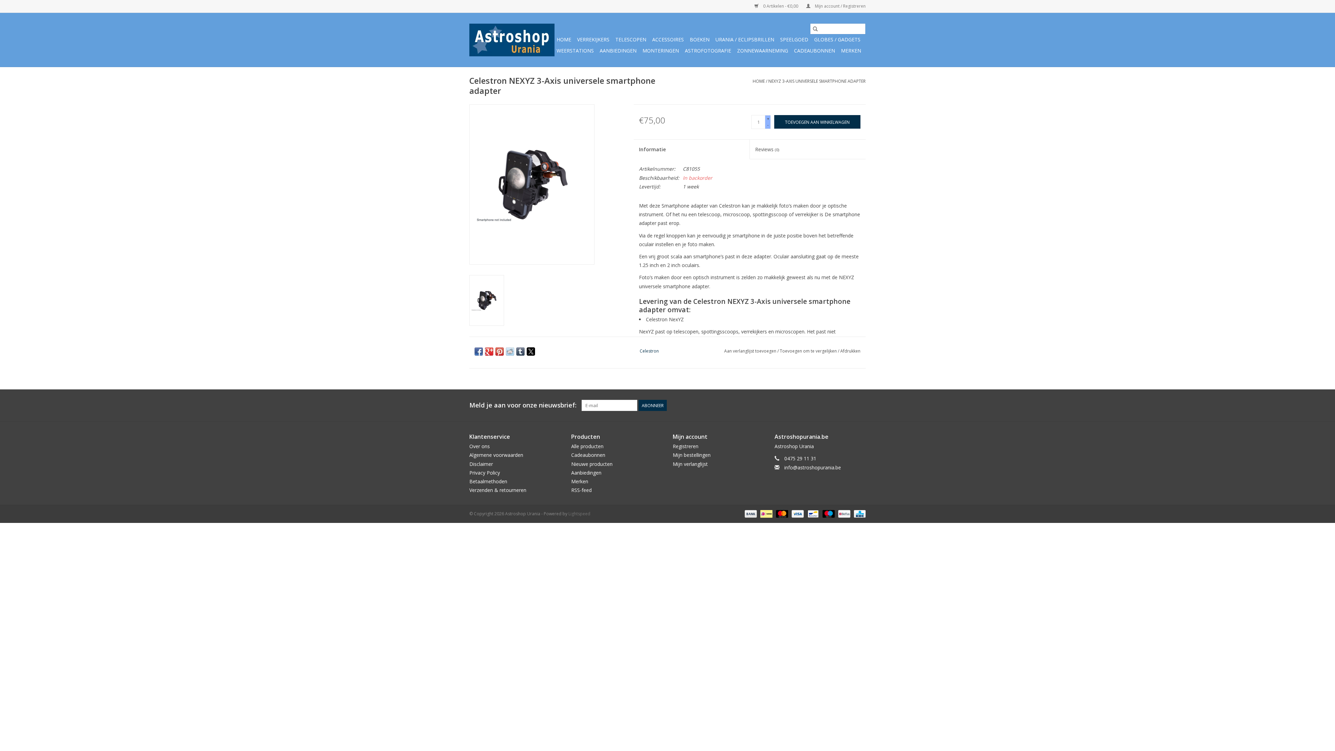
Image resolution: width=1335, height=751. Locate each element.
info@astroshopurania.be (812, 467)
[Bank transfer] (750, 514)
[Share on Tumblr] (520, 351)
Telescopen (630, 39)
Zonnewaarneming (762, 50)
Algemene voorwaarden (496, 455)
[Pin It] (499, 351)
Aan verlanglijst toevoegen (750, 351)
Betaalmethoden (488, 481)
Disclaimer (481, 464)
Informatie (652, 149)
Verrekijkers (593, 39)
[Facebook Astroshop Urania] (860, 405)
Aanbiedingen (618, 50)
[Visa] (797, 514)
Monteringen (660, 50)
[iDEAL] (765, 514)
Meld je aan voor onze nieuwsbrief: (522, 405)
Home (564, 39)
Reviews (767, 149)
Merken (851, 50)
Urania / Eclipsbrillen (744, 39)
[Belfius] (843, 514)
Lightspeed (579, 514)
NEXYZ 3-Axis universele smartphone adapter (817, 81)
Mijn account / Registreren (840, 6)
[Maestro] (828, 514)
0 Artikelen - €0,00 (780, 6)
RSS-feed (581, 490)
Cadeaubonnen (814, 50)
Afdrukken (850, 351)
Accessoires (668, 39)
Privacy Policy (484, 472)
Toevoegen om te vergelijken (809, 351)
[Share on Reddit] (510, 351)
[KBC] (858, 514)
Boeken (700, 39)
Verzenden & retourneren (497, 490)
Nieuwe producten (592, 464)
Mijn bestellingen (692, 455)
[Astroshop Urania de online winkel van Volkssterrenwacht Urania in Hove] (512, 40)
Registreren (685, 446)
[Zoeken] (815, 28)
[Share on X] (531, 351)
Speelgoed (794, 39)
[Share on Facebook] (479, 351)
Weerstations (575, 50)
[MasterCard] (781, 514)
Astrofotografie (708, 50)
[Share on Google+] (489, 351)
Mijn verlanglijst (690, 464)
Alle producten (587, 446)
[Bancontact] (812, 514)
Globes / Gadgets (837, 39)
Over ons (479, 446)
